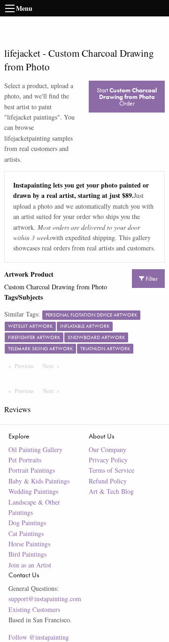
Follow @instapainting (38, 637)
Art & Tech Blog (111, 491)
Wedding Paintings (33, 491)
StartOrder (127, 96)
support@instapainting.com (44, 598)
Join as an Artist (29, 564)
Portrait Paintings (31, 470)
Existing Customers (34, 609)
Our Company (107, 449)
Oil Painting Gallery (35, 449)
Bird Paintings (27, 554)
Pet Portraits (24, 459)
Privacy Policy (108, 459)
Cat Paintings (26, 533)
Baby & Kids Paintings (38, 480)
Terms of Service (111, 470)
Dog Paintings (27, 522)
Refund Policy (108, 480)
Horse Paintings (29, 543)
